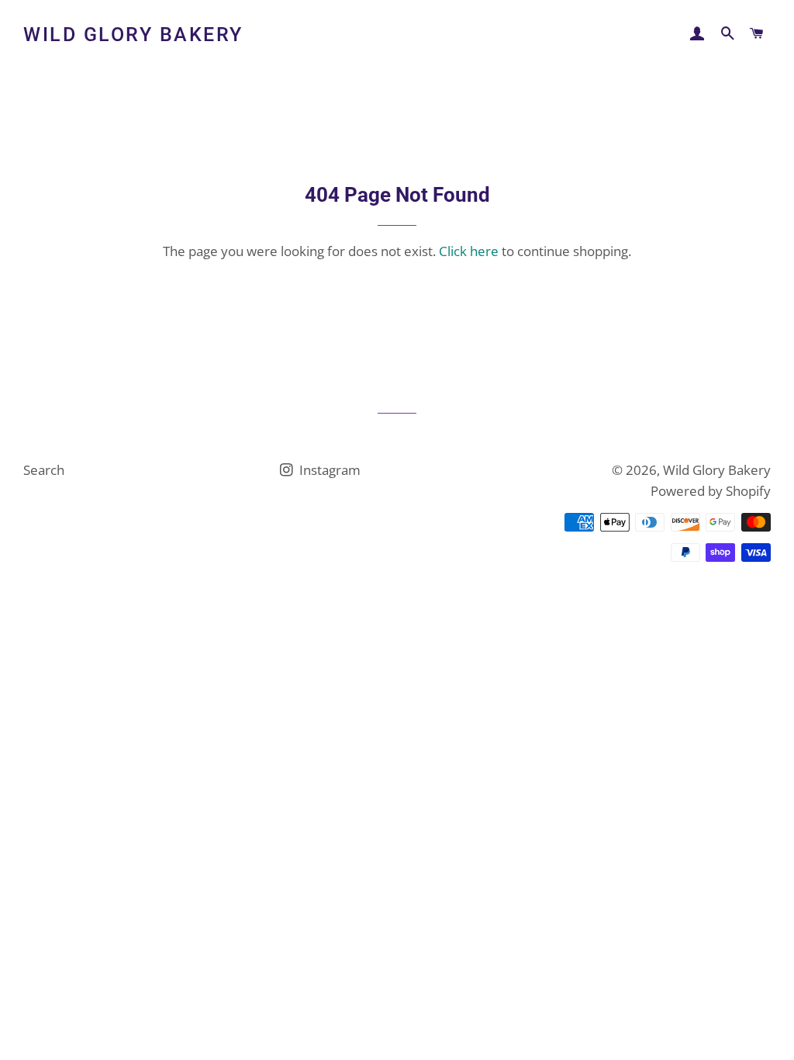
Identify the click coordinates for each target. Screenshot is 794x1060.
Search (43, 470)
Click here (469, 251)
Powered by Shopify (711, 491)
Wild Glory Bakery (133, 34)
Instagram (328, 470)
